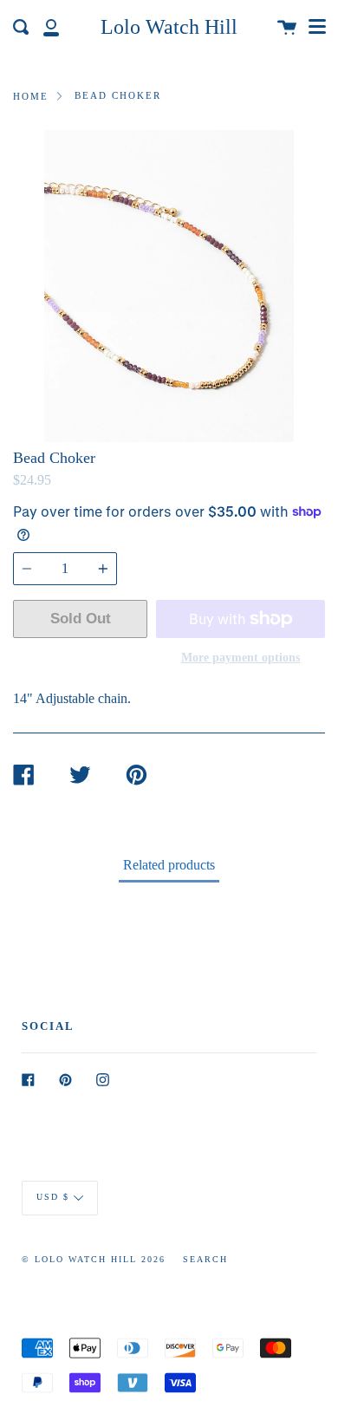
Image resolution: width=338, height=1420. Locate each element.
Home (31, 96)
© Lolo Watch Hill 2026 (94, 1259)
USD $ (52, 1197)
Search (205, 1259)
